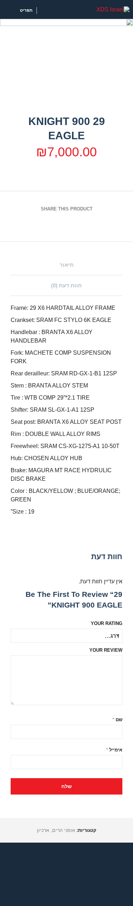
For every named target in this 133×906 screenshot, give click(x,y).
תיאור (67, 265)
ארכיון (43, 830)
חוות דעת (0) (66, 285)
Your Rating (106, 623)
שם (117, 719)
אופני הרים (63, 830)
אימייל (114, 750)
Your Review (105, 650)
